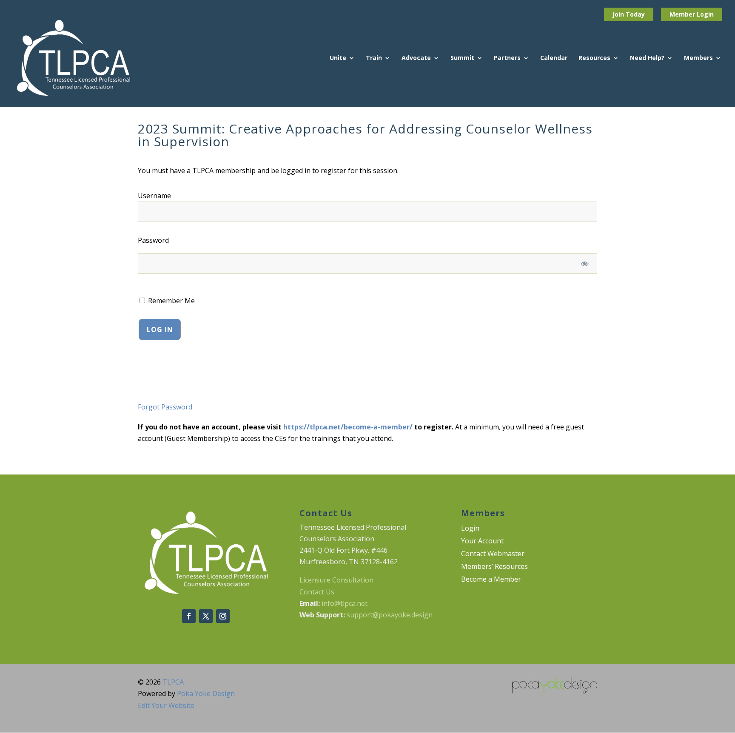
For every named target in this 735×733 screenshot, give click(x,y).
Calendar (553, 58)
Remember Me (170, 300)
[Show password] (585, 263)
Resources (594, 58)
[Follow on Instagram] (223, 616)
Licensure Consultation (336, 580)
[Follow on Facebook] (189, 616)
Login (705, 14)
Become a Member (491, 580)
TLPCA (173, 682)
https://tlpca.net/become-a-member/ (348, 427)
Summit (462, 58)
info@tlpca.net (345, 603)
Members (698, 58)
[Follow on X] (206, 616)
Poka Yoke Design (206, 693)
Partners (507, 58)
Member (683, 14)
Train (374, 58)
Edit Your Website (166, 705)
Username (154, 195)
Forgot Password (165, 407)
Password (153, 240)
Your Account (482, 541)
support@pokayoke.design (390, 614)
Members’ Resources (494, 567)
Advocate (416, 58)
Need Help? (647, 58)
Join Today (628, 14)
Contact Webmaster (492, 554)
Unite (338, 58)
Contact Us (316, 592)
